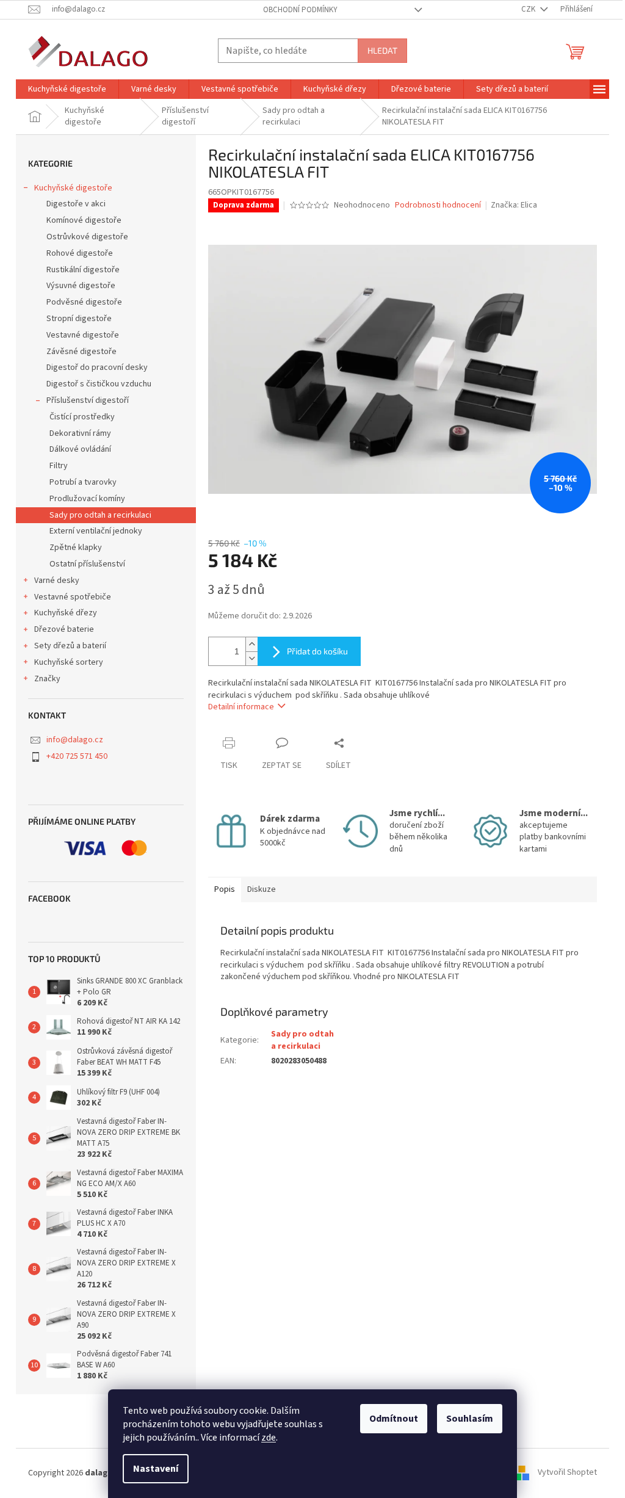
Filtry (58, 466)
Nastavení (155, 1468)
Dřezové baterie (64, 629)
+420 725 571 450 (76, 756)
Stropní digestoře (79, 319)
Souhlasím (469, 1418)
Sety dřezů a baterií (70, 646)
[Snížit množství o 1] (251, 658)
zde (268, 1437)
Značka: (514, 205)
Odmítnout (393, 1418)
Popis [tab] (224, 889)
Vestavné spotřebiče (72, 597)
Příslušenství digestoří (87, 400)
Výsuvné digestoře (80, 286)
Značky (47, 679)
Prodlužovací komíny (87, 499)
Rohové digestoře (79, 253)
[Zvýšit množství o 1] (251, 644)
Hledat (382, 50)
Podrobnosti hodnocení (438, 205)
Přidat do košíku (317, 651)
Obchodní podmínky (300, 9)
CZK (529, 9)
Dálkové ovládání (80, 449)
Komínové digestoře (83, 220)
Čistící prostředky (82, 417)
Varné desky (56, 580)
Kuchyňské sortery (68, 662)
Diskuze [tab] (261, 889)
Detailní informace (241, 707)
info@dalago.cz (74, 740)
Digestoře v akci (76, 204)
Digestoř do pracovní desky (97, 367)
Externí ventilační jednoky (95, 531)
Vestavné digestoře (82, 335)
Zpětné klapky (75, 547)
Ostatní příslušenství (87, 564)
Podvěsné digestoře (84, 302)
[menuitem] (67, 89)
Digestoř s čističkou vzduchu (98, 384)
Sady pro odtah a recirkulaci (100, 515)
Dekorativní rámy (80, 433)
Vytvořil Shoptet (567, 1473)
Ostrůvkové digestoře (87, 237)
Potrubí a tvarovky (83, 482)
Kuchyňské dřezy (65, 613)
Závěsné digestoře (81, 352)
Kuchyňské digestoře (73, 188)
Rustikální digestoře (83, 270)
